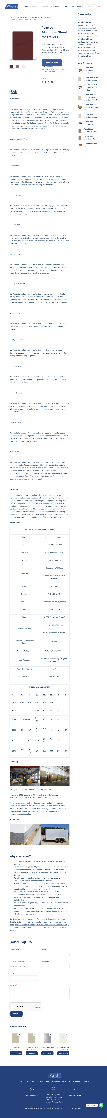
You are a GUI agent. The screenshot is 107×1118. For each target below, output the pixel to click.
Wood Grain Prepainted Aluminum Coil (89, 70)
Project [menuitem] (66, 6)
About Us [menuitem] (33, 6)
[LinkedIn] (52, 82)
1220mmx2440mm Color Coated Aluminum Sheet (32, 1050)
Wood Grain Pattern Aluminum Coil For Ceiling (91, 87)
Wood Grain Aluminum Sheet (90, 115)
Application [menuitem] (55, 6)
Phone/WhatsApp (17, 962)
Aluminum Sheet (53, 69)
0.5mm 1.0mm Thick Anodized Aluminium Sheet (47, 1050)
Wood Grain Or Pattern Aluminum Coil (91, 107)
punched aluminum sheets (25, 925)
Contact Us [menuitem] (66, 1082)
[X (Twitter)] (45, 82)
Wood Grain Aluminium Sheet (90, 130)
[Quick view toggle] (19, 1034)
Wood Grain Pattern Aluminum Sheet (91, 79)
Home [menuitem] (26, 6)
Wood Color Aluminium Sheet (90, 137)
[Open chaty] (101, 1105)
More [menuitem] (79, 6)
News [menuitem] (73, 6)
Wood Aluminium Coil (90, 145)
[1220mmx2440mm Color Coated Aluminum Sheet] (31, 1037)
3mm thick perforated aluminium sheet (51, 925)
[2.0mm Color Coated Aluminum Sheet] (16, 1037)
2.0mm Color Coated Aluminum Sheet (16, 1050)
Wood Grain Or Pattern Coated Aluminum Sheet (90, 97)
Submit (16, 1014)
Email (43, 950)
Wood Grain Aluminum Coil (89, 123)
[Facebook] (42, 82)
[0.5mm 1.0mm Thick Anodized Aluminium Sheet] (47, 1037)
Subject (13, 973)
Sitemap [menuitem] (86, 1082)
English (99, 6)
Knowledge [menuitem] (56, 1082)
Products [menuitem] (44, 6)
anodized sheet (45, 927)
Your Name (14, 950)
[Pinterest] (48, 82)
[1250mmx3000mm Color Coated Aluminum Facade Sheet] (63, 1037)
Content (13, 985)
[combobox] (12, 966)
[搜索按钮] (92, 6)
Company (45, 962)
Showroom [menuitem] (77, 1082)
